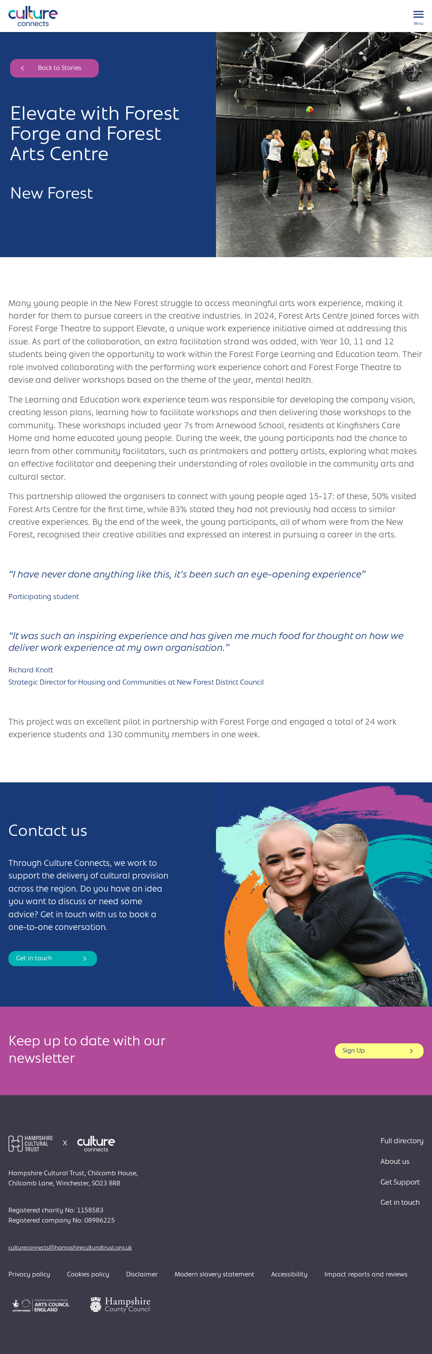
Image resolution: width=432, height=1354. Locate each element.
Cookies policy (88, 1274)
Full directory (402, 1141)
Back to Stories (59, 68)
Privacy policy (29, 1274)
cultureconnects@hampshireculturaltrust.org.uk (70, 1248)
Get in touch (34, 958)
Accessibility (289, 1274)
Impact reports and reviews (366, 1274)
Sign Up (354, 1051)
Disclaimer (142, 1274)
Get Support (400, 1183)
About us (395, 1162)
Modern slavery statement (214, 1274)
